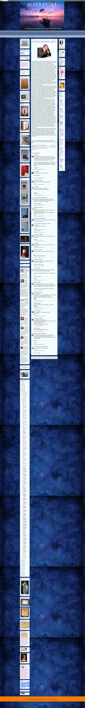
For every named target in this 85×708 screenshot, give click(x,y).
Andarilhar (35, 228)
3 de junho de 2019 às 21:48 (39, 331)
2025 (23, 385)
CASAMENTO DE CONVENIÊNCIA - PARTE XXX (26, 350)
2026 (23, 383)
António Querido (37, 234)
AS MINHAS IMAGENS (62, 62)
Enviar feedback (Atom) (46, 360)
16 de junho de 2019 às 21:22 (39, 350)
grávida (44, 146)
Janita (35, 155)
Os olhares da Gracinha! (38, 218)
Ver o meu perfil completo (62, 47)
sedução (36, 148)
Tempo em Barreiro (24, 369)
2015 (23, 566)
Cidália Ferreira (37, 259)
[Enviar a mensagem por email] (51, 145)
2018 (23, 562)
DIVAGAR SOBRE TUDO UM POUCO (61, 122)
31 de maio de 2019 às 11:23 (39, 247)
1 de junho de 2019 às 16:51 (39, 308)
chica (35, 243)
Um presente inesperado (43, 148)
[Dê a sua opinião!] (52, 145)
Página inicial (46, 357)
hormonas (48, 146)
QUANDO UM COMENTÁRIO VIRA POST (26, 272)
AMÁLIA (23, 488)
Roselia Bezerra (37, 318)
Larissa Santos (36, 249)
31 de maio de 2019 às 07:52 (39, 205)
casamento (37, 146)
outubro (24, 397)
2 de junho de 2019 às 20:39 (39, 325)
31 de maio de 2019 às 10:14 (39, 232)
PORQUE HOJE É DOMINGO (24, 434)
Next (28, 240)
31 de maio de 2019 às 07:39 (39, 195)
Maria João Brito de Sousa (39, 197)
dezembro (24, 394)
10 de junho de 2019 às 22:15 (39, 344)
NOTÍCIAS (26, 319)
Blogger (56, 701)
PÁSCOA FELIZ (23, 358)
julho (23, 401)
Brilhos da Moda (36, 193)
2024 (23, 386)
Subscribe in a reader (24, 692)
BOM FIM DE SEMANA (24, 291)
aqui (33, 140)
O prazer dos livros (37, 230)
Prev (21, 240)
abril (23, 556)
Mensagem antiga (53, 357)
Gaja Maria (36, 328)
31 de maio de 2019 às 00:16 (39, 169)
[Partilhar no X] (53, 145)
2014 (23, 567)
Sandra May (36, 303)
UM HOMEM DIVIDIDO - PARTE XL (24, 527)
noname (35, 171)
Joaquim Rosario (37, 207)
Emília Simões (36, 292)
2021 (23, 390)
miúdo (51, 146)
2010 (23, 573)
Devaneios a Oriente (61, 116)
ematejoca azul (61, 148)
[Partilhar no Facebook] (34, 149)
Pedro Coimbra (36, 180)
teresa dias (36, 310)
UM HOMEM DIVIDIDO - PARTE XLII (24, 521)
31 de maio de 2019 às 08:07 (39, 216)
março (24, 557)
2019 (23, 393)
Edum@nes (36, 282)
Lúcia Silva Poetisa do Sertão (39, 346)
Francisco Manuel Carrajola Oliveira (40, 223)
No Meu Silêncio (61, 109)
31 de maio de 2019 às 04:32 (39, 184)
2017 (23, 563)
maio (23, 404)
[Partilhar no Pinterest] (54, 145)
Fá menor (35, 268)
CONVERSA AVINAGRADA (62, 130)
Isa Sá (35, 186)
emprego (41, 146)
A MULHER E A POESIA (62, 61)
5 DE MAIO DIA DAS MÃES (24, 534)
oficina (54, 146)
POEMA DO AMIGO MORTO (26, 283)
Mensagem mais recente (37, 357)
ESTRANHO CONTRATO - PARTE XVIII (26, 301)
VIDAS (61, 95)
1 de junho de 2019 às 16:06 (39, 300)
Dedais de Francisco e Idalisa (39, 229)
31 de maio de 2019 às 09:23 (39, 221)
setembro (24, 398)
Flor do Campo (61, 165)
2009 (23, 574)
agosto (24, 400)
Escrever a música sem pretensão (61, 111)
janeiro (24, 560)
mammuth (46, 701)
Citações (61, 96)
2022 (23, 389)
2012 (23, 570)
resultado (33, 148)
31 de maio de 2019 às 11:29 (39, 257)
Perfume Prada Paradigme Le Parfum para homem (62, 103)
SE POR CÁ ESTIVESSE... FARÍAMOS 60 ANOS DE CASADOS (62, 134)
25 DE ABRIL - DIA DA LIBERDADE (26, 329)
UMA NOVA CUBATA (62, 159)
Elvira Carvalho (62, 45)
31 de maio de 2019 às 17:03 (39, 280)
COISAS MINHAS (61, 64)
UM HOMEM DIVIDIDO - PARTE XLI (24, 524)
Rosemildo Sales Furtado (38, 333)
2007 (23, 577)
